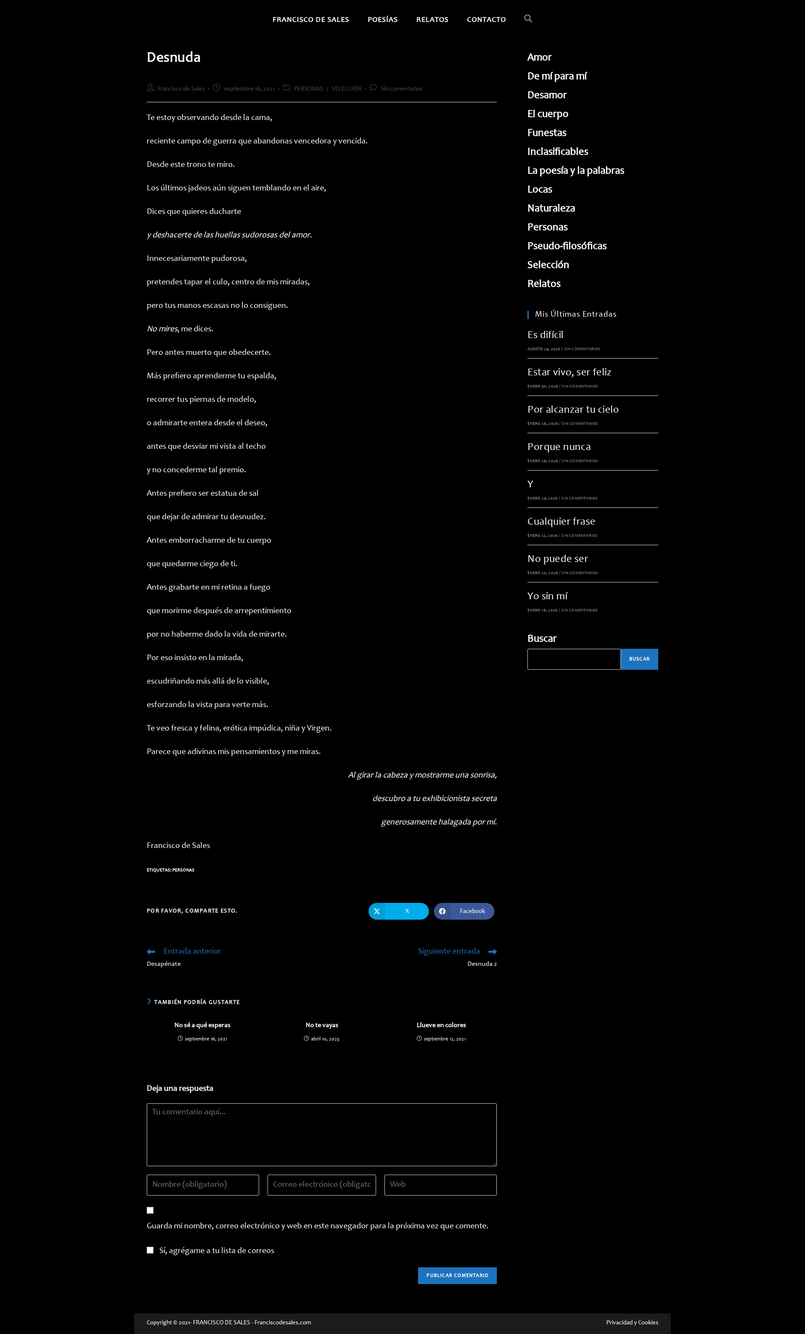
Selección (548, 265)
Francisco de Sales (181, 89)
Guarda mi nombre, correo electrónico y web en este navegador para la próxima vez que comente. (317, 1226)
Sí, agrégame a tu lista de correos (216, 1251)
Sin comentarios (401, 89)
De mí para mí (557, 77)
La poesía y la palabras (575, 171)
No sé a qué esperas (202, 1025)
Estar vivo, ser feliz (569, 373)
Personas (183, 870)
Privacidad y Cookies (632, 1323)
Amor (539, 58)
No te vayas (322, 1025)
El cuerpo (548, 114)
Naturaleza (551, 209)
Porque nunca (559, 447)
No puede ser (557, 559)
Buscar (542, 639)
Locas (539, 190)
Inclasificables (557, 152)
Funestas (546, 133)
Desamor (547, 96)
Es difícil (545, 335)
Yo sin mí (547, 597)
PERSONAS (308, 89)
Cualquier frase (561, 522)
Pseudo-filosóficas (567, 247)
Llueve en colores (441, 1025)
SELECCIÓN (346, 89)
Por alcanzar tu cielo (573, 410)
